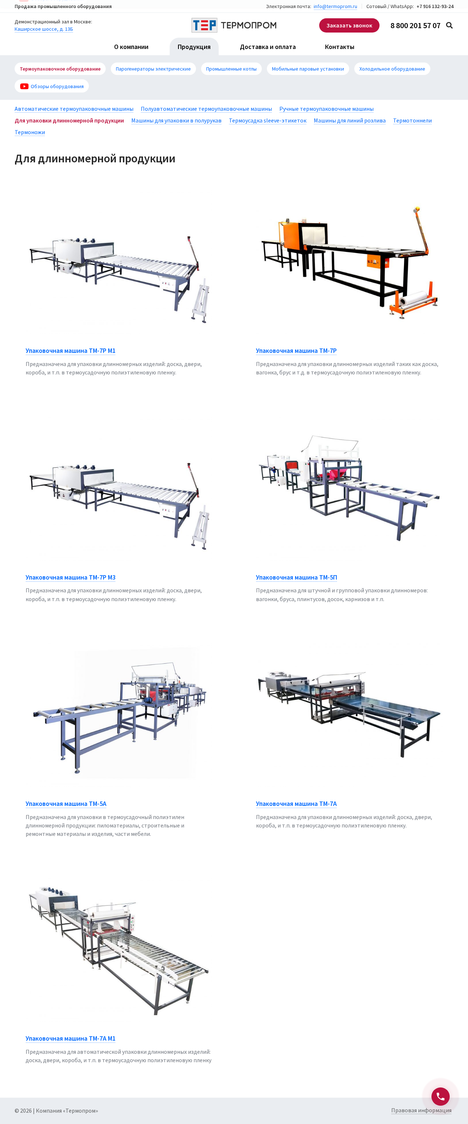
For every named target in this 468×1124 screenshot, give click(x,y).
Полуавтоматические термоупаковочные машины (206, 108)
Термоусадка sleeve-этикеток (267, 120)
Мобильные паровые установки (308, 68)
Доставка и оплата (268, 47)
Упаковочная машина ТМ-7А (296, 803)
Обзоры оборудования (57, 86)
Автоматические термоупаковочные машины (74, 108)
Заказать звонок (349, 25)
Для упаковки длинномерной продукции (69, 120)
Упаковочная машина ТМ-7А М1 (71, 1038)
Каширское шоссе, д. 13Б (44, 29)
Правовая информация (421, 1110)
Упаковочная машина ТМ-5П (296, 577)
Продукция (194, 47)
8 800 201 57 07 (415, 25)
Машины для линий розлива (350, 120)
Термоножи (30, 132)
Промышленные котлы (231, 68)
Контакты (339, 47)
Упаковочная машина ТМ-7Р (296, 350)
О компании (131, 47)
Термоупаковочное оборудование (60, 68)
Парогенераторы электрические (153, 68)
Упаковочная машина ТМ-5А (66, 803)
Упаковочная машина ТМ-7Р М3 (71, 577)
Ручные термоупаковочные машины (326, 108)
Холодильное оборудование (392, 68)
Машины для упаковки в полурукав (176, 120)
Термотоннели (412, 120)
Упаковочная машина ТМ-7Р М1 (71, 350)
